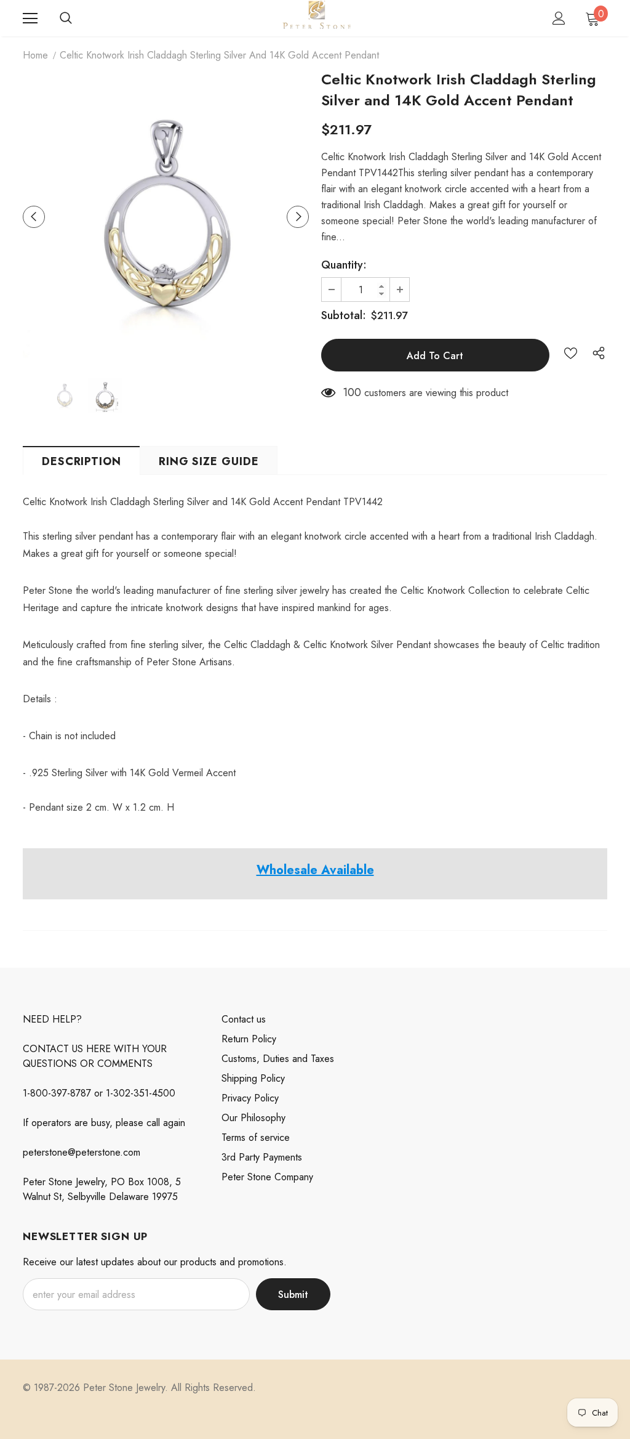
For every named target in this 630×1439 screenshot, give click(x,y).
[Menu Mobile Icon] (30, 18)
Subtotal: (343, 315)
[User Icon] (558, 18)
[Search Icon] (66, 18)
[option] (166, 216)
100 (352, 392)
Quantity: (344, 264)
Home (35, 55)
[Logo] (316, 17)
